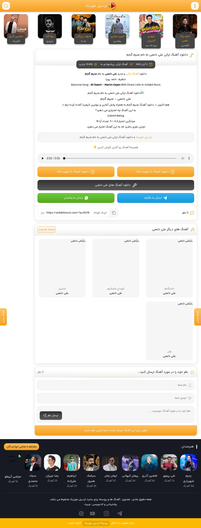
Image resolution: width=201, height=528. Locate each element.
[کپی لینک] (113, 213)
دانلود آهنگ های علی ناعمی (113, 185)
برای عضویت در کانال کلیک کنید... (100, 523)
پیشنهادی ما (107, 64)
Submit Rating (115, 116)
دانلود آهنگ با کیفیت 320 (152, 172)
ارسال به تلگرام (153, 198)
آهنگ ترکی (122, 64)
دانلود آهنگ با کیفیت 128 (73, 172)
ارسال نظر (52, 415)
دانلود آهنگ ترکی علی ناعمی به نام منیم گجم (157, 54)
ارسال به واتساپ (73, 198)
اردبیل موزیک (96, 6)
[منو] (195, 6)
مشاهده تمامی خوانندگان (21, 447)
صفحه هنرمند (46, 229)
